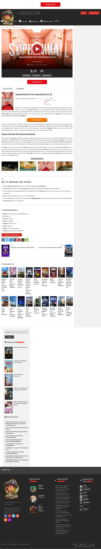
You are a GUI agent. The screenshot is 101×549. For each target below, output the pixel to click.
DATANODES (20, 88)
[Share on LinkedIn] (11, 240)
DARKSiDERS (86, 489)
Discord (84, 13)
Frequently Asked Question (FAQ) (85, 546)
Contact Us (84, 544)
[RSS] (5, 519)
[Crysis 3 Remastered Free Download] (37, 301)
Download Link (38, 120)
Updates (56, 21)
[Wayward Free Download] (9, 353)
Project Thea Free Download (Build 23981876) (60, 311)
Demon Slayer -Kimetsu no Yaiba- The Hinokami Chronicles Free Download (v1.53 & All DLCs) (16, 423)
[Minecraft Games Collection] (33, 489)
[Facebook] (5, 515)
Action (34, 61)
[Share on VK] (22, 240)
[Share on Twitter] (7, 240)
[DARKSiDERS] (81, 490)
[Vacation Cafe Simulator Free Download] (9, 366)
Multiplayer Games (48, 21)
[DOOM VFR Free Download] (53, 272)
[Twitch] (9, 519)
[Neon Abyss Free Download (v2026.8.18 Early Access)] (19, 251)
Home (5, 21)
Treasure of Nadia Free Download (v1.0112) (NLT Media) (15, 452)
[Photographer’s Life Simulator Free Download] (45, 272)
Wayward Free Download (20, 347)
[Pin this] (19, 240)
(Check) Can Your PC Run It (11, 234)
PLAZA (85, 492)
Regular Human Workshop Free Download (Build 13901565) (14, 440)
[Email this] (26, 240)
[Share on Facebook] (3, 240)
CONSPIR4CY (86, 502)
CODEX (85, 485)
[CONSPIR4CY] (81, 503)
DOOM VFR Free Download (52, 281)
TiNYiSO (85, 495)
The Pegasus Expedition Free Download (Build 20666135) (20, 313)
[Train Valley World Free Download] (5, 301)
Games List (24, 21)
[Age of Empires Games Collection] (33, 509)
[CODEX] (81, 486)
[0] (32, 72)
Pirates (81, 505)
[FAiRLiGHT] (81, 509)
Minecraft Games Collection (41, 487)
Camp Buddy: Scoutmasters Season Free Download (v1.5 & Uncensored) (17, 456)
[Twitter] (13, 515)
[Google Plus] (17, 515)
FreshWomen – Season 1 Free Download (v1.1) (17, 448)
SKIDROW (85, 499)
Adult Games (35, 21)
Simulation (39, 61)
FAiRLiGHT (86, 509)
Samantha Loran (37, 54)
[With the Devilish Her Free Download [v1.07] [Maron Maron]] (9, 407)
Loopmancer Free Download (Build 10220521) (60, 282)
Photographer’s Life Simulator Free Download (45, 282)
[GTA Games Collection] (33, 499)
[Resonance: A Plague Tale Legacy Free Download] (9, 394)
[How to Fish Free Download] (9, 380)
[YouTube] (9, 515)
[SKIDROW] (81, 500)
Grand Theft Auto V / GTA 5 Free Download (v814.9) (14, 436)
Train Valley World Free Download (4, 311)
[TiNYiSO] (81, 496)
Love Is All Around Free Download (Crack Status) (17, 428)
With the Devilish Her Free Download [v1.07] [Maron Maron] (21, 403)
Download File (50, 4)
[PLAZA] (81, 493)
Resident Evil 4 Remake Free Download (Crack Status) (16, 432)
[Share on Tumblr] (15, 240)
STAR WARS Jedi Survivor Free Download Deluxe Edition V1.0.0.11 (17, 460)
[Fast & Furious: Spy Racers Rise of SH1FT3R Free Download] (56, 251)
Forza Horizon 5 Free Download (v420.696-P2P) (14, 444)
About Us (92, 544)
